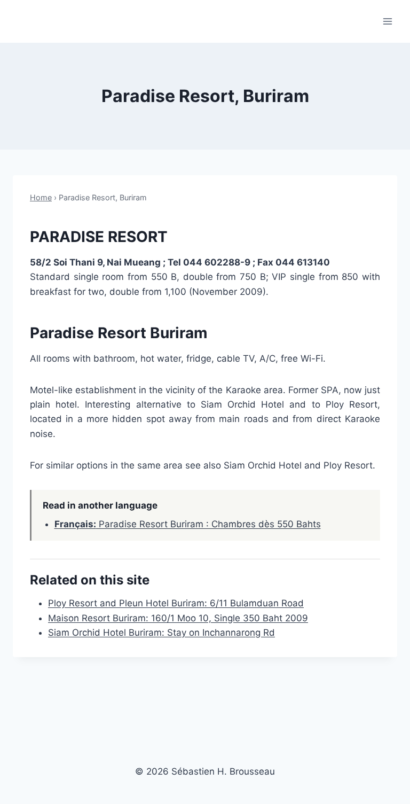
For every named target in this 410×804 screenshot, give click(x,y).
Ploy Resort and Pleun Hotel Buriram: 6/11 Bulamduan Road (176, 603)
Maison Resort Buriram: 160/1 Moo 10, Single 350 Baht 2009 (178, 618)
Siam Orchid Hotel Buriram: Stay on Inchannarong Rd (161, 632)
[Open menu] (387, 21)
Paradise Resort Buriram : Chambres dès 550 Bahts (187, 524)
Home (41, 197)
